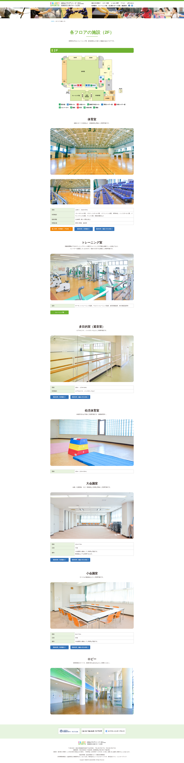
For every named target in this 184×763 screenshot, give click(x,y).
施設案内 (124, 5)
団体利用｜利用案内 (83, 229)
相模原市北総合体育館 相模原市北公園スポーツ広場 (67, 4)
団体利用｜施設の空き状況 (104, 229)
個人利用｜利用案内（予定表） (61, 229)
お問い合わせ (130, 3)
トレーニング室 (102, 5)
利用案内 (94, 5)
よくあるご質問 (115, 3)
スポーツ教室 (105, 3)
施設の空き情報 (95, 3)
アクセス (123, 3)
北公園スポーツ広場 (114, 5)
